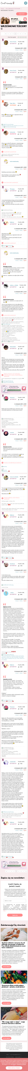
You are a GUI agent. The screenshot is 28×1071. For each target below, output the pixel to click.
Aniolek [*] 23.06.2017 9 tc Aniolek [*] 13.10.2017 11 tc (12, 126)
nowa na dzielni (14, 477)
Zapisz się (15, 915)
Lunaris (12, 432)
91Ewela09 (13, 346)
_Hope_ (12, 592)
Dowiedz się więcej (21, 1064)
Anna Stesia (13, 41)
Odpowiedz (21, 14)
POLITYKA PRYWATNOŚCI (15, 1054)
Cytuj (16, 50)
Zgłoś (25, 50)
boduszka (12, 132)
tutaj (4, 910)
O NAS (7, 1054)
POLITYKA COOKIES (10, 1057)
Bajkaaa (12, 222)
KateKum (12, 563)
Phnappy (12, 189)
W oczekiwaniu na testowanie (13, 8)
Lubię (20, 50)
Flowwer (12, 397)
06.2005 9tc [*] (5, 471)
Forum (2, 8)
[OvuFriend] (7, 4)
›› (25, 34)
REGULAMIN (17, 1057)
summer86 (12, 761)
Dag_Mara (12, 103)
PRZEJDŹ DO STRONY (14, 1068)
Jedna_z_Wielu (14, 285)
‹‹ (5, 34)
